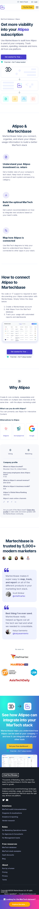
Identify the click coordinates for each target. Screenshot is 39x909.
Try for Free (27, 7)
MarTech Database (7, 19)
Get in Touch (24, 2)
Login (35, 2)
